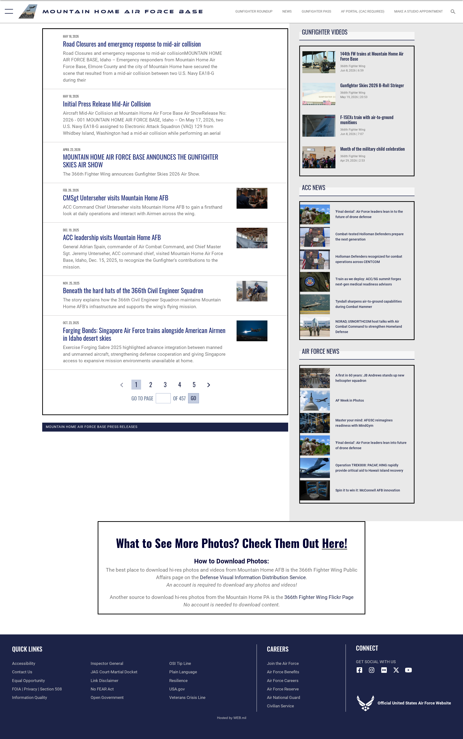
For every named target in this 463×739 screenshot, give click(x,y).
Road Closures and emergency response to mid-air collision (132, 44)
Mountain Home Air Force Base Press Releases (91, 427)
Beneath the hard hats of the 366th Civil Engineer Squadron (133, 290)
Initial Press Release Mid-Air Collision (107, 103)
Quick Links (27, 648)
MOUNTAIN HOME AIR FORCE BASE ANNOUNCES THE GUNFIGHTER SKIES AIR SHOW (140, 160)
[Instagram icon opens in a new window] (371, 670)
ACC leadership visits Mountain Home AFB (112, 237)
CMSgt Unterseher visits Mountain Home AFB (115, 197)
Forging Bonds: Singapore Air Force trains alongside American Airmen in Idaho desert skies (144, 334)
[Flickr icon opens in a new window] (384, 670)
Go (193, 398)
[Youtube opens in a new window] (408, 670)
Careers (277, 648)
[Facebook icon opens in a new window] (359, 670)
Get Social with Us (376, 662)
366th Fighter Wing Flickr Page (319, 597)
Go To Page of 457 (158, 398)
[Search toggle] (453, 11)
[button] (8, 11)
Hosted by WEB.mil (231, 718)
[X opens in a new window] (396, 670)
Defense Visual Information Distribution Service (253, 577)
